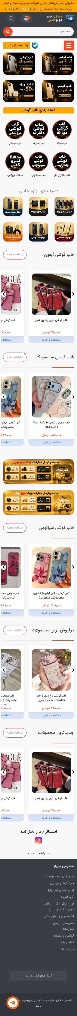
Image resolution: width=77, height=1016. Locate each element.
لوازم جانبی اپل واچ (61, 890)
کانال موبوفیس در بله (38, 975)
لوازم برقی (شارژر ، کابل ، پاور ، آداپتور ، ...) (58, 906)
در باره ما (68, 949)
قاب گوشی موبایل (62, 883)
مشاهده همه (15, 254)
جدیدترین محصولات (60, 876)
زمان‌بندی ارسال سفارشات (63, 926)
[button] (26, 18)
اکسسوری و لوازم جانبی (58, 916)
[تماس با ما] (12, 1002)
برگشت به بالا (37, 853)
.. (22, 9)
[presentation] (73, 294)
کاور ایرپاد (67, 896)
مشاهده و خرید (51, 339)
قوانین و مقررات (63, 935)
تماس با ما (66, 942)
